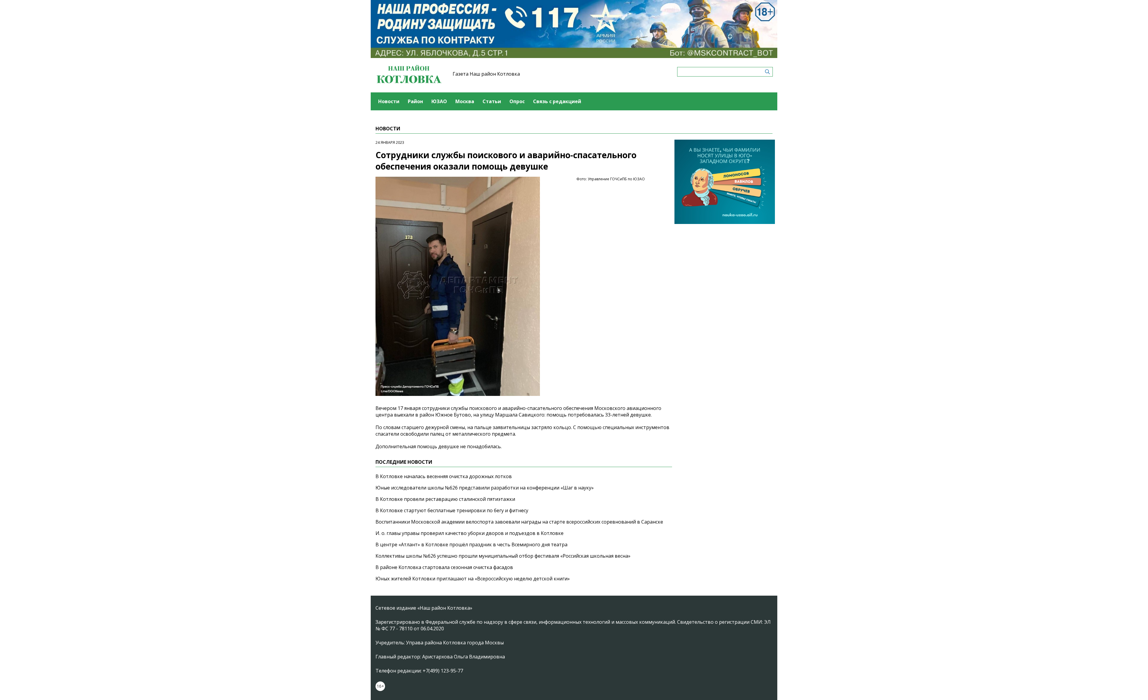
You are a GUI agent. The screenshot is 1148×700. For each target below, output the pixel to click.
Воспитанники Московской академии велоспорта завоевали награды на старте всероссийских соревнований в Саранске (519, 521)
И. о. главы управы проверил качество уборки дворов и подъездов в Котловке (469, 533)
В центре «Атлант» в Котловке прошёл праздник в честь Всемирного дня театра (471, 544)
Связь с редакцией (557, 101)
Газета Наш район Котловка (486, 73)
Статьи (492, 101)
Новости (388, 101)
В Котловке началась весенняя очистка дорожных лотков (443, 476)
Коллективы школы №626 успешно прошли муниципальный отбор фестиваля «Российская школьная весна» (503, 556)
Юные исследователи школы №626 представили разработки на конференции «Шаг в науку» (484, 487)
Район (415, 101)
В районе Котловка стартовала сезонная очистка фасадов (444, 567)
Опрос (517, 101)
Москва (464, 101)
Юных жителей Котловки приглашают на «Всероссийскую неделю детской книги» (472, 578)
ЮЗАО (439, 101)
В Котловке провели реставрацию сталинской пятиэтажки (445, 499)
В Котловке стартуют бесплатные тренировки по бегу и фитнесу (451, 510)
